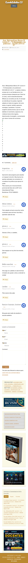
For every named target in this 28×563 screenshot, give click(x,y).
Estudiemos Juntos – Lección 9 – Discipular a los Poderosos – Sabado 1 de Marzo (13, 389)
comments (6, 49)
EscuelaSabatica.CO (14, 2)
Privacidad (17, 559)
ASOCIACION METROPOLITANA (12, 414)
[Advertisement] (14, 24)
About (23, 557)
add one (14, 162)
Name (4, 330)
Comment (5, 349)
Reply (6, 197)
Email (4, 337)
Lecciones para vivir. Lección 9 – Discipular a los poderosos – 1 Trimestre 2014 (13, 384)
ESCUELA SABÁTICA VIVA (11, 420)
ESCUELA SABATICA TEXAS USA (13, 417)
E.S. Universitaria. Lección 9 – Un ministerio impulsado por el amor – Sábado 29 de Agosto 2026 (14, 507)
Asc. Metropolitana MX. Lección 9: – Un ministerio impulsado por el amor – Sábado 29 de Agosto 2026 (13, 512)
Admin (14, 561)
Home (18, 557)
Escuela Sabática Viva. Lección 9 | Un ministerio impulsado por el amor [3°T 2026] (13, 522)
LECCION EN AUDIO (9, 427)
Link (12, 168)
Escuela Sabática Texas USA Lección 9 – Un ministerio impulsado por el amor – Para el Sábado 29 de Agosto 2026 (14, 518)
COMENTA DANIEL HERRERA (12, 423)
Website (4, 343)
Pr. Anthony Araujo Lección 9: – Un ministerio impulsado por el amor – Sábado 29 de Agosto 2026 (14, 501)
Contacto (10, 559)
